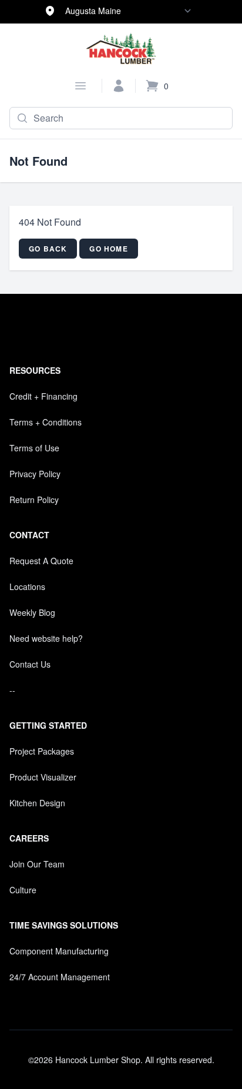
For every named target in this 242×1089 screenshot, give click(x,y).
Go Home (108, 248)
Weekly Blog (32, 612)
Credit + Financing (43, 396)
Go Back (48, 248)
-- (12, 690)
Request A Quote (41, 561)
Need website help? (46, 638)
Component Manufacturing (59, 951)
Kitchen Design (37, 803)
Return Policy (34, 499)
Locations (27, 586)
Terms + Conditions (45, 422)
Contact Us (30, 664)
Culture (22, 890)
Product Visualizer (42, 777)
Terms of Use (34, 448)
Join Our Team (37, 864)
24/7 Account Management (59, 977)
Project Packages (41, 751)
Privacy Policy (34, 474)
